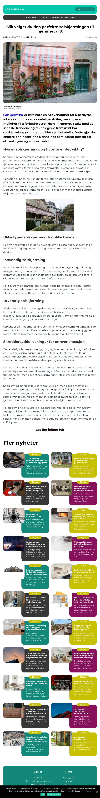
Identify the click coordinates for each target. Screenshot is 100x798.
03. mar (35, 677)
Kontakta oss (68, 17)
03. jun (35, 593)
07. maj (83, 621)
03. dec (35, 705)
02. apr (83, 649)
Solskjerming (13, 115)
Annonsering (31, 17)
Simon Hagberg (28, 37)
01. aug (35, 482)
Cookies (55, 17)
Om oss (45, 17)
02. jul (83, 538)
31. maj (35, 621)
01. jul (35, 565)
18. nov (35, 733)
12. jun (83, 565)
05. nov (83, 733)
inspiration (91, 37)
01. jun (83, 593)
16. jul (35, 510)
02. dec (83, 705)
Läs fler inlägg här (50, 430)
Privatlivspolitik (54, 794)
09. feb (83, 677)
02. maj (35, 649)
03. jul (35, 538)
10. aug (35, 454)
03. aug (83, 454)
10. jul (83, 510)
